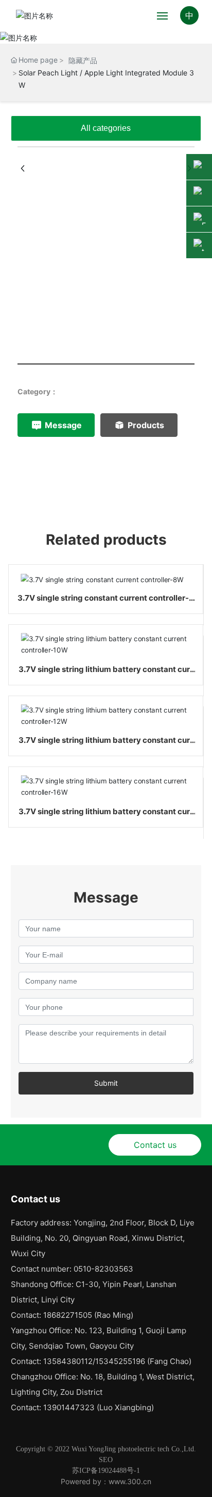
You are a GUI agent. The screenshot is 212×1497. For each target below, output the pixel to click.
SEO (106, 1460)
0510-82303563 (103, 1269)
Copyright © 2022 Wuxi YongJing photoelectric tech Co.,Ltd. (106, 1449)
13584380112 (68, 1361)
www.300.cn (130, 1481)
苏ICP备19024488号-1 (106, 1470)
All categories (106, 128)
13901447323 (69, 1407)
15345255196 (120, 1361)
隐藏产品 (82, 60)
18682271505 (67, 1315)
